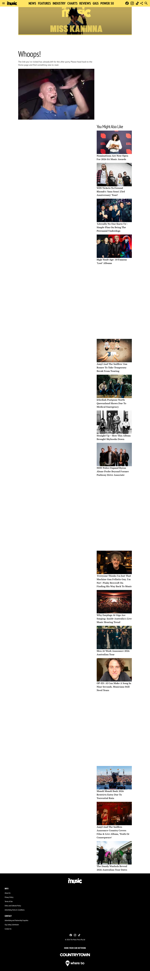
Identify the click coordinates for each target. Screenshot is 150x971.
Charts (72, 3)
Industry (59, 3)
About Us (7, 893)
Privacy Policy (9, 897)
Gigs (96, 3)
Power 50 (107, 3)
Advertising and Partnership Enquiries (16, 920)
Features (44, 3)
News (32, 3)
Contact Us (8, 929)
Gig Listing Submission (12, 924)
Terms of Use (9, 901)
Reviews (85, 3)
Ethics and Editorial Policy (13, 906)
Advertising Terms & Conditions (14, 910)
